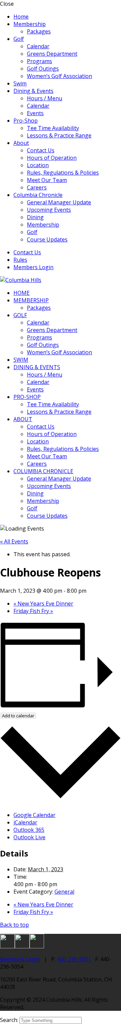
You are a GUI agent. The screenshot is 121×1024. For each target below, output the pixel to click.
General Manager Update (59, 202)
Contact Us (40, 150)
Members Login (33, 267)
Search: (9, 1020)
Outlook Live (29, 837)
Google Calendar (34, 815)
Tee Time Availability (53, 128)
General (64, 891)
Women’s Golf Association (59, 76)
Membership (29, 24)
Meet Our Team (47, 180)
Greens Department (52, 53)
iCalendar (25, 822)
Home (21, 16)
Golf (18, 39)
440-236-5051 (74, 959)
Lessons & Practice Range (59, 135)
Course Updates (47, 239)
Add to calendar (18, 716)
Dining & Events (33, 91)
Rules (20, 259)
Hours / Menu (44, 98)
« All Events (14, 541)
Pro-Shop (25, 120)
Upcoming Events (49, 209)
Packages (39, 31)
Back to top (14, 924)
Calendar (38, 46)
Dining (35, 217)
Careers (37, 187)
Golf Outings (43, 68)
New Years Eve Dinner (43, 603)
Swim (20, 83)
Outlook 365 (28, 830)
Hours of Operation (52, 157)
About (21, 143)
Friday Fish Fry (33, 611)
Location (38, 165)
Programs (39, 61)
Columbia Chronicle (38, 195)
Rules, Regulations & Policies (63, 172)
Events (35, 113)
